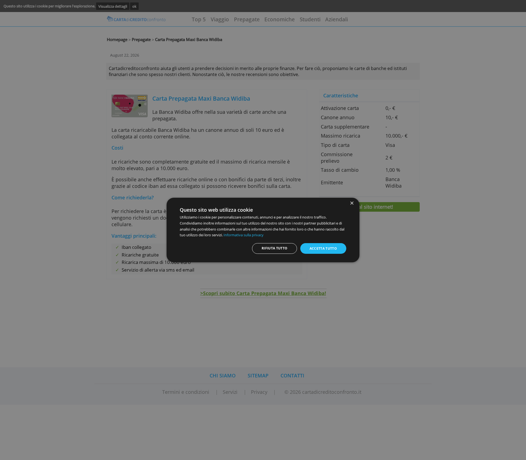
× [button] (351, 203)
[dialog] (263, 230)
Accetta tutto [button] (323, 248)
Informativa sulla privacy (244, 234)
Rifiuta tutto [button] (275, 248)
